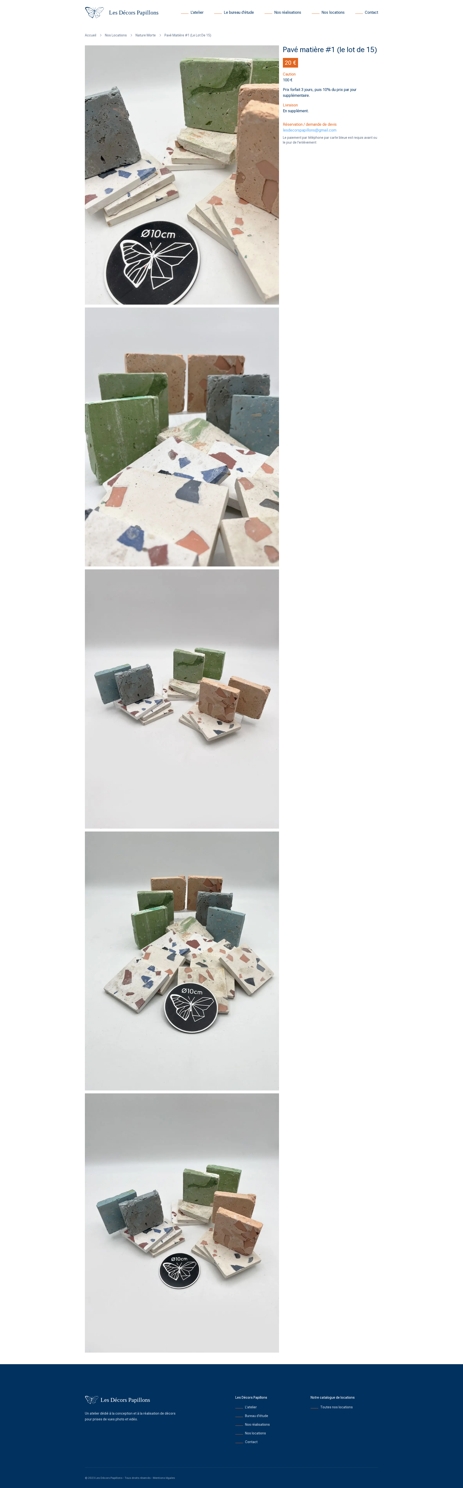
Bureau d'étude (256, 1416)
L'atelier (197, 12)
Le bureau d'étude (239, 12)
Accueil (90, 35)
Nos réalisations (287, 12)
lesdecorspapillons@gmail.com (309, 130)
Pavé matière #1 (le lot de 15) (187, 35)
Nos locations (333, 12)
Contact (371, 12)
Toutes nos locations (336, 1407)
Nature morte (146, 35)
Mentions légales (164, 1478)
